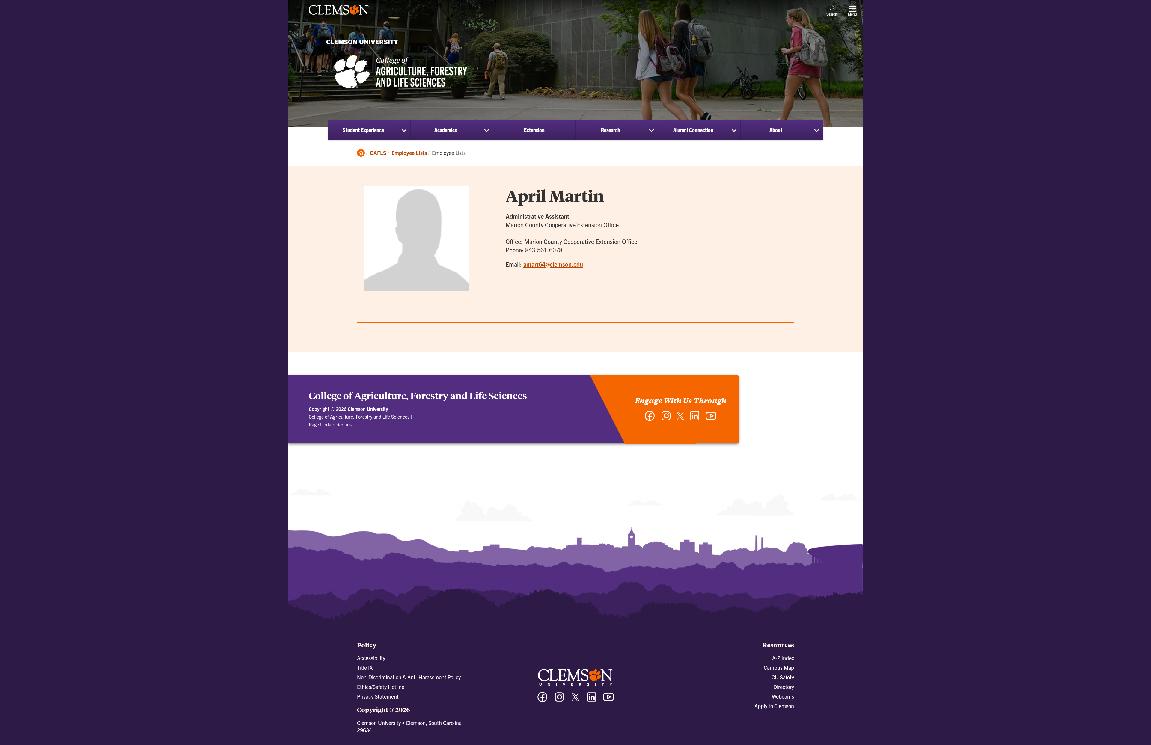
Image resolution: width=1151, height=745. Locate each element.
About (775, 129)
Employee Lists (409, 152)
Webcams (783, 696)
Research (610, 129)
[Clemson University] (339, 16)
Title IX (365, 667)
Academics (445, 129)
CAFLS (378, 152)
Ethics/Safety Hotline (380, 686)
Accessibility (371, 657)
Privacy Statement (378, 696)
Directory (783, 686)
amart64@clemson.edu (553, 264)
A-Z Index (783, 657)
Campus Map (779, 667)
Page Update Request (331, 424)
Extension (534, 129)
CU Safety (783, 677)
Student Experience (363, 129)
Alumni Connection (693, 129)
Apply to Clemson (774, 705)
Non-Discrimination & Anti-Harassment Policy (409, 677)
